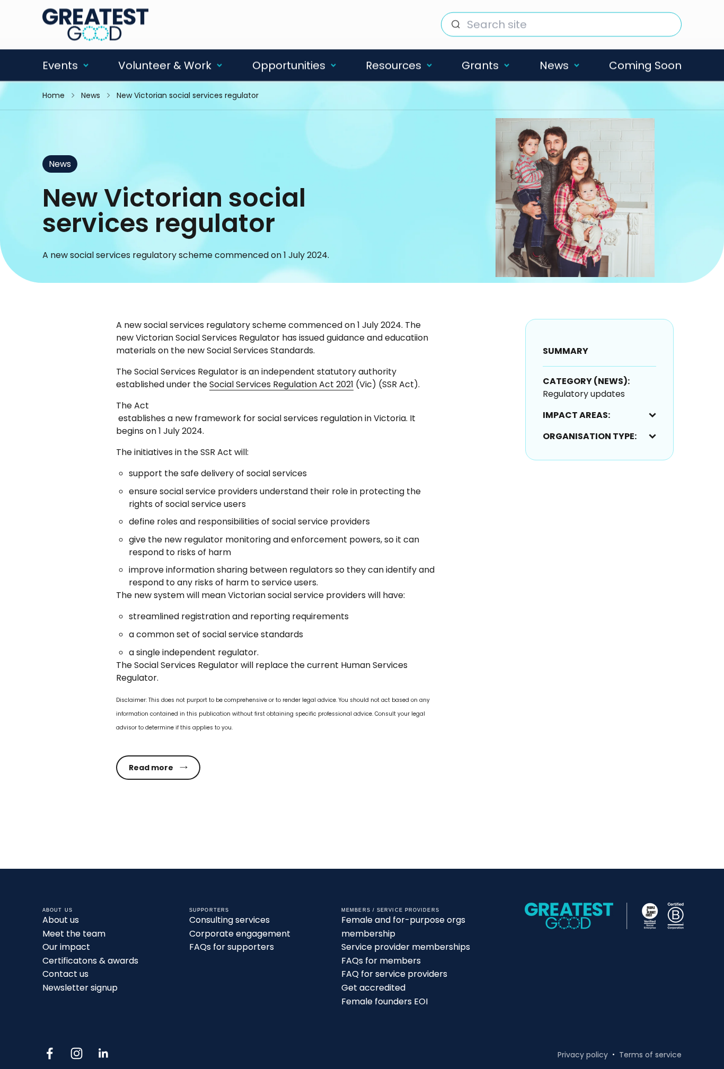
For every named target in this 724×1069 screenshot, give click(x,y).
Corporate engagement (239, 934)
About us (60, 920)
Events (60, 65)
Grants (480, 65)
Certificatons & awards (90, 961)
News (554, 65)
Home (53, 95)
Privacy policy (583, 1054)
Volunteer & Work (164, 65)
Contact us (65, 974)
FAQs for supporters (231, 947)
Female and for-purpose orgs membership (403, 927)
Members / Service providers (390, 910)
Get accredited (373, 988)
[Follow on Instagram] (76, 1053)
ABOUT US (57, 910)
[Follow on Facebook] (49, 1053)
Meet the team (73, 934)
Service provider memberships (405, 947)
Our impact (66, 947)
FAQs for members (381, 961)
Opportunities (288, 65)
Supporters (209, 910)
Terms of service (650, 1054)
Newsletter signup (80, 988)
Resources (393, 65)
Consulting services (229, 920)
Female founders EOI (384, 1001)
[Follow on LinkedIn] (103, 1053)
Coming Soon (645, 65)
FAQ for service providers (394, 974)
